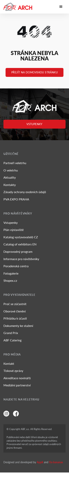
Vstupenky (34, 124)
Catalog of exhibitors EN (19, 244)
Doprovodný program (17, 251)
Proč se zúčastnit (14, 304)
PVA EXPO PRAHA (16, 199)
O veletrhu (10, 170)
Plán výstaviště (13, 230)
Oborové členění (14, 311)
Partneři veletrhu (14, 163)
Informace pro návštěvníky (21, 259)
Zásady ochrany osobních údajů (24, 192)
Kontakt (8, 363)
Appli (40, 462)
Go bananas (56, 462)
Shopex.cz (10, 280)
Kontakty (9, 185)
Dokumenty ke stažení (18, 326)
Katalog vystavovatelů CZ (20, 237)
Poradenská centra (16, 266)
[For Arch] (17, 7)
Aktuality (9, 177)
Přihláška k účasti (15, 318)
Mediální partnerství (17, 385)
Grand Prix (10, 333)
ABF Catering (12, 340)
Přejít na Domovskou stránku (34, 72)
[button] (61, 6)
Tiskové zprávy (13, 371)
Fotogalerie (10, 273)
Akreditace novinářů (17, 378)
